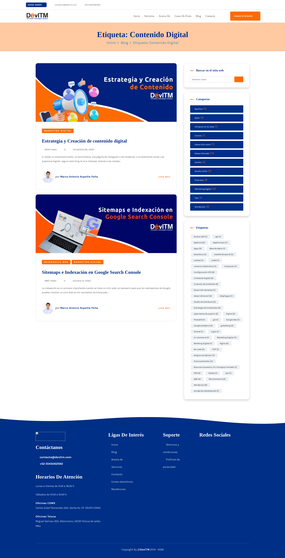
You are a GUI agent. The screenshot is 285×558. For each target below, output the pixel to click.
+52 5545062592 (92, 5)
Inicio (137, 16)
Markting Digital (203, 343)
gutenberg (227, 326)
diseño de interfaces (205, 302)
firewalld (199, 320)
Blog (198, 16)
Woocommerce (217, 379)
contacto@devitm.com (65, 5)
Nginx (224, 343)
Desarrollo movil (202, 144)
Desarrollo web (56, 262)
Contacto (210, 16)
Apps (197, 118)
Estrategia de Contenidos (207, 308)
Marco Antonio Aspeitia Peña (76, 176)
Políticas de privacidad (171, 463)
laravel (198, 331)
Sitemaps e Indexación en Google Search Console (91, 272)
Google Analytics (203, 326)
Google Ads (232, 320)
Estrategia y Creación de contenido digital (84, 141)
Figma (230, 314)
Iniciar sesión (35, 4)
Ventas (212, 373)
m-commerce (201, 337)
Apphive (198, 109)
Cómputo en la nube (204, 126)
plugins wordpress (204, 355)
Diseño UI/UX (201, 171)
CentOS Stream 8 (223, 254)
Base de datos (217, 248)
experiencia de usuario (206, 314)
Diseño (198, 162)
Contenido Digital (203, 278)
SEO (197, 373)
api (218, 237)
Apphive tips (220, 242)
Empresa (199, 180)
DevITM (144, 549)
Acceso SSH (200, 237)
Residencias (118, 489)
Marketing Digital (57, 130)
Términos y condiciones (171, 448)
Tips (197, 198)
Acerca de (164, 16)
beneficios (200, 254)
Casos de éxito (183, 16)
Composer (230, 266)
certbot (198, 260)
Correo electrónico (122, 481)
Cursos (198, 135)
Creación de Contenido (206, 284)
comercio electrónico (205, 266)
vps (228, 373)
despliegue (226, 296)
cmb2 (215, 260)
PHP (215, 349)
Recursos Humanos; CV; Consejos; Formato (215, 367)
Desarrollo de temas (204, 290)
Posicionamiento (203, 361)
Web (197, 379)
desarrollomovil (203, 296)
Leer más (164, 177)
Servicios (149, 16)
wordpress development (206, 391)
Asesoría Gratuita (243, 16)
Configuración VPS (204, 272)
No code (199, 349)
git (215, 320)
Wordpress (200, 207)
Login (215, 331)
